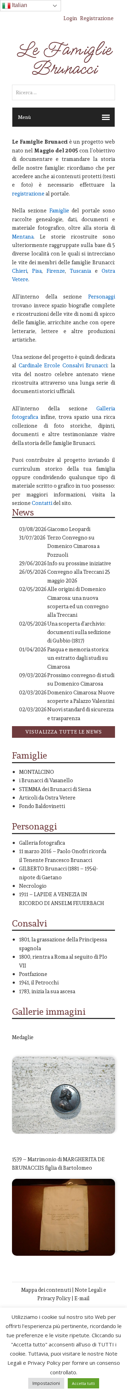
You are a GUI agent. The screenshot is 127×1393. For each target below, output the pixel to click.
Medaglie (23, 1037)
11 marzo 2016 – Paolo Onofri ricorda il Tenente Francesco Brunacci (62, 855)
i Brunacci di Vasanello (46, 780)
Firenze (56, 271)
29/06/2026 (33, 563)
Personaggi (101, 297)
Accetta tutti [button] (83, 1383)
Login (70, 18)
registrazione (28, 193)
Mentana (23, 237)
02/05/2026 (33, 589)
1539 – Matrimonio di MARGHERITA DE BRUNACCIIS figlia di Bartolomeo (58, 1163)
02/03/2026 (33, 692)
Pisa (37, 271)
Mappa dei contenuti (46, 1290)
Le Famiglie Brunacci (63, 59)
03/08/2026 (33, 529)
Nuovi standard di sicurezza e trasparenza (80, 713)
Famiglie (59, 210)
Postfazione (33, 974)
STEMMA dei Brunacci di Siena (55, 789)
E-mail (82, 1298)
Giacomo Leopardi (68, 529)
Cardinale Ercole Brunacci (63, 365)
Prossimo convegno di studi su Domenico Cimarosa (80, 679)
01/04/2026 (32, 649)
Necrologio (33, 886)
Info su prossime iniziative (79, 563)
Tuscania (80, 271)
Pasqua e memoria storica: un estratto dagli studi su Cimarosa (78, 658)
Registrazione (97, 18)
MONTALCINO (36, 772)
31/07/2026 (32, 537)
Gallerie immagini (48, 1011)
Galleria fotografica (42, 843)
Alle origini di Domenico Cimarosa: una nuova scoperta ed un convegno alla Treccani (78, 602)
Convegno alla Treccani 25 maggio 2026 (78, 576)
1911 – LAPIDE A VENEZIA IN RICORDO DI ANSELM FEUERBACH (61, 898)
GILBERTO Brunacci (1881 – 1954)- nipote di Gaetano (58, 872)
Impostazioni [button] (46, 1383)
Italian (19, 5)
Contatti (41, 503)
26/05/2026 (32, 572)
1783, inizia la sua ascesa (47, 991)
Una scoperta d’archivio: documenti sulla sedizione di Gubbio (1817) (79, 632)
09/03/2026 (33, 675)
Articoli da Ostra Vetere (47, 798)
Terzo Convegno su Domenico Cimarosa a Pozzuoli (73, 546)
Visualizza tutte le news (63, 732)
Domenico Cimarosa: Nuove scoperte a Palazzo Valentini (81, 696)
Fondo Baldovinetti (42, 806)
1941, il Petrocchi (39, 982)
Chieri (19, 271)
